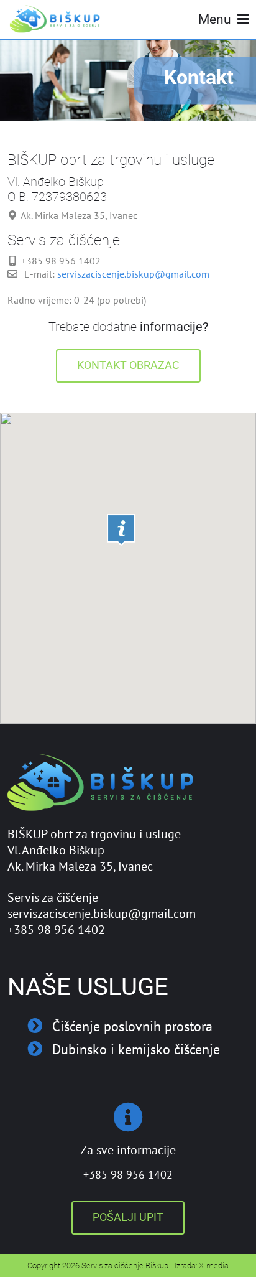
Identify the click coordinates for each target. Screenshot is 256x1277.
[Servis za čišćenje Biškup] (55, 18)
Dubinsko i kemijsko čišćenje (136, 1049)
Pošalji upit (128, 1217)
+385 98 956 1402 (128, 1174)
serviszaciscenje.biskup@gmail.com (133, 274)
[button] (121, 530)
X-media (214, 1265)
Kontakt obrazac (128, 365)
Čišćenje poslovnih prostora (132, 1026)
